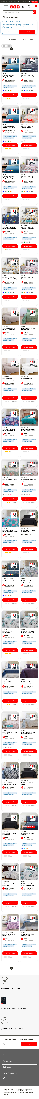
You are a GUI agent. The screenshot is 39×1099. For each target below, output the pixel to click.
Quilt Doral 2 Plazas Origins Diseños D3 (8, 682)
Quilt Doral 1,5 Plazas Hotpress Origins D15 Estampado (27, 581)
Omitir (10, 32)
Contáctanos (12, 1029)
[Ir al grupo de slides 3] (18, 35)
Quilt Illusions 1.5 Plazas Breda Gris (9, 884)
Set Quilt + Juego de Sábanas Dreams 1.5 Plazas (27, 278)
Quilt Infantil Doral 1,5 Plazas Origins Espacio (9, 228)
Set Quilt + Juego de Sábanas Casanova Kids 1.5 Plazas (9, 581)
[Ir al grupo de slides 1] (12, 35)
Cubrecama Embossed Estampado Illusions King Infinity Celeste (28, 430)
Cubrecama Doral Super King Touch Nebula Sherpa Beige (28, 733)
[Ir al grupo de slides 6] (25, 35)
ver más (34, 1)
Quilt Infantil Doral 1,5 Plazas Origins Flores (8, 430)
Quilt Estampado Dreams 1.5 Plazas (9, 733)
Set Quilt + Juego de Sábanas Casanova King (9, 278)
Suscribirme (31, 1044)
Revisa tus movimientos (14, 1008)
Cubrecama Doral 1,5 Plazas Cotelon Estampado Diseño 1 (27, 935)
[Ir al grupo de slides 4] (20, 35)
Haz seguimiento (11, 988)
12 (24, 49)
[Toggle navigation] (5, 7)
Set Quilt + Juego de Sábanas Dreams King (28, 177)
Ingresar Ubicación (26, 32)
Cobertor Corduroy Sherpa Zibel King (8, 177)
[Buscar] (34, 12)
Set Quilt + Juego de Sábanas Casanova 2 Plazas (27, 76)
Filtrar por (10, 40)
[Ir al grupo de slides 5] (23, 35)
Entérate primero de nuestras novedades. (19, 1040)
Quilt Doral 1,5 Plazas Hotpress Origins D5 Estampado (8, 783)
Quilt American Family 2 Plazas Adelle (9, 935)
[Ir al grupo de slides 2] (15, 35)
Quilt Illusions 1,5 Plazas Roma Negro (28, 531)
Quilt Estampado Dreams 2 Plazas (9, 480)
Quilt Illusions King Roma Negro (28, 783)
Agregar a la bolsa (10, 94)
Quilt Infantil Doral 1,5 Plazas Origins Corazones (10, 531)
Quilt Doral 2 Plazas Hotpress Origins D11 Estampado (8, 632)
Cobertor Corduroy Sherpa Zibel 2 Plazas (8, 76)
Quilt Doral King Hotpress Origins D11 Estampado (28, 884)
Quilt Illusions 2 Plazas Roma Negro (9, 834)
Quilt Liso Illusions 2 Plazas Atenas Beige (8, 379)
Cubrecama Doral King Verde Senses (28, 329)
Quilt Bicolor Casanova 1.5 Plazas (28, 834)
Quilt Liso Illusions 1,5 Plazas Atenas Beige (8, 329)
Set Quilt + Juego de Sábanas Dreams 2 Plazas (27, 127)
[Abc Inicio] (14, 7)
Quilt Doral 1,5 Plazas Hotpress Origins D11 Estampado (27, 632)
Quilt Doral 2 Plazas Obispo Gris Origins (27, 682)
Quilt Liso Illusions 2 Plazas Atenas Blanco (27, 379)
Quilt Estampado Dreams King (28, 480)
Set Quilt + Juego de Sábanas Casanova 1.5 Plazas (28, 228)
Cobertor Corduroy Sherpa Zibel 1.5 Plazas (9, 127)
